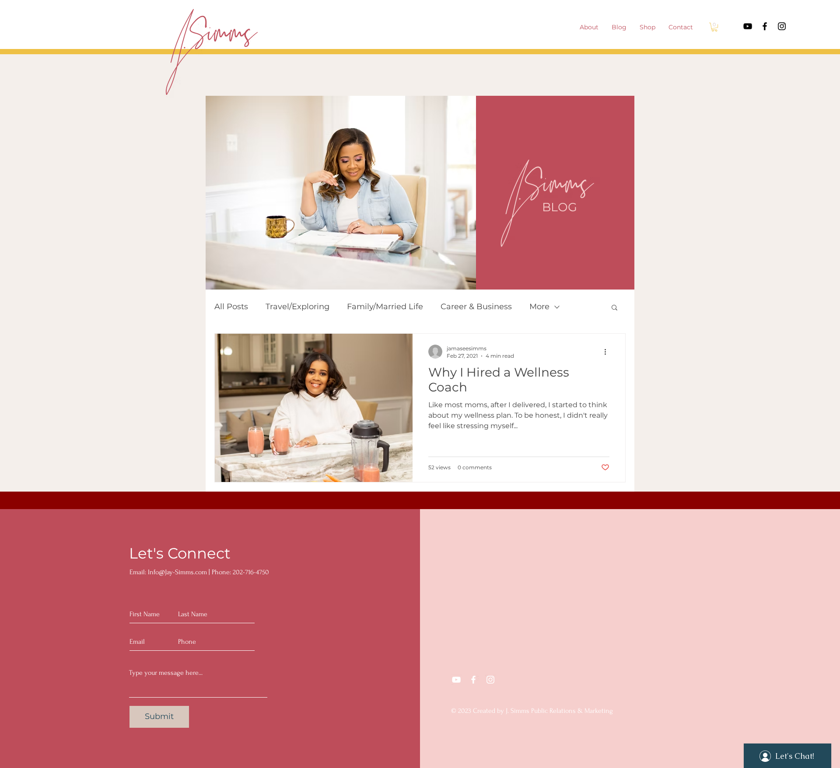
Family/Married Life (385, 306)
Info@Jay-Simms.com (177, 572)
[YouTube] (747, 26)
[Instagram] (782, 26)
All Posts (231, 306)
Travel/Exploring (297, 306)
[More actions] (608, 351)
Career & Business (476, 306)
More (539, 306)
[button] (714, 27)
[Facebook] (765, 26)
